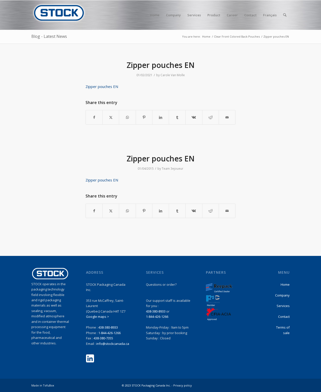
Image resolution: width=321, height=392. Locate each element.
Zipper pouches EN (102, 86)
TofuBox (48, 385)
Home (285, 284)
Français (270, 15)
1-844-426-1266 (109, 333)
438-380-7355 (103, 338)
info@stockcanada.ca (112, 343)
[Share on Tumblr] (177, 117)
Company (282, 295)
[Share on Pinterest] (144, 117)
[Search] (285, 15)
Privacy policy (182, 385)
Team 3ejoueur (172, 168)
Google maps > (97, 316)
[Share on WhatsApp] (127, 117)
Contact (284, 316)
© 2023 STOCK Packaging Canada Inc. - (147, 385)
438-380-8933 (108, 327)
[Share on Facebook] (94, 117)
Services (283, 306)
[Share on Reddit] (210, 117)
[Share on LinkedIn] (160, 117)
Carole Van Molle (172, 75)
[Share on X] (111, 117)
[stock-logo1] (59, 15)
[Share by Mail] (227, 117)
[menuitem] (155, 15)
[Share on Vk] (194, 117)
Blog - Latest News (49, 36)
